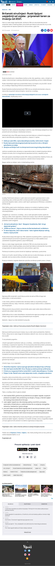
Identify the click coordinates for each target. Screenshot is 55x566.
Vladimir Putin (14, 471)
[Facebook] (20, 457)
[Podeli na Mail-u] (51, 30)
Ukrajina (42, 465)
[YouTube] (27, 457)
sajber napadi (6, 475)
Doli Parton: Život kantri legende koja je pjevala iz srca (19, 520)
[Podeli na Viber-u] (48, 30)
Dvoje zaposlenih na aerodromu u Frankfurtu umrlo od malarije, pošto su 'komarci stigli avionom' (27, 515)
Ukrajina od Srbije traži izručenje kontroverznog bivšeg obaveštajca (27, 147)
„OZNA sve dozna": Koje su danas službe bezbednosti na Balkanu (26, 228)
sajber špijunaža (17, 475)
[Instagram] (31, 457)
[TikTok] (35, 457)
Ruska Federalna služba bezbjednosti (22, 468)
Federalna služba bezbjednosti (29, 471)
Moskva (5, 471)
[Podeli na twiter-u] (45, 30)
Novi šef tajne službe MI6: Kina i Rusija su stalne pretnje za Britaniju (27, 369)
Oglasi (20, 1)
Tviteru (19, 432)
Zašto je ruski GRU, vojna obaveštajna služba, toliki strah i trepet (26, 141)
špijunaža (42, 471)
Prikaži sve (27, 532)
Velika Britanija (27, 465)
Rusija (35, 465)
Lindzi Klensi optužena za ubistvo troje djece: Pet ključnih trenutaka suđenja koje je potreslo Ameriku (26, 509)
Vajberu (24, 432)
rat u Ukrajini (6, 468)
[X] (23, 457)
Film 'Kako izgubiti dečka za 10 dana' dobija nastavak (18, 528)
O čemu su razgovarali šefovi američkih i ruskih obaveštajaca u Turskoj (28, 371)
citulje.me (13, 1)
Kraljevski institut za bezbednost (11, 465)
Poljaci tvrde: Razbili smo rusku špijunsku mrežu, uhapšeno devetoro (28, 373)
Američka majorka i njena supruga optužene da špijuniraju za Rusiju (27, 367)
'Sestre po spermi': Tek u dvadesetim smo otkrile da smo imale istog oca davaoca (25, 524)
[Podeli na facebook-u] (42, 30)
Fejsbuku (13, 432)
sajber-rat (38, 468)
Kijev (45, 468)
